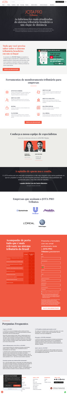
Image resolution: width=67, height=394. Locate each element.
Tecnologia (22, 4)
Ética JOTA (35, 382)
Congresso (23, 382)
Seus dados (35, 386)
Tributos (8, 4)
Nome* (42, 256)
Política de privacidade (37, 389)
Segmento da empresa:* (45, 278)
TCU (21, 390)
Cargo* (42, 274)
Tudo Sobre (23, 377)
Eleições (26, 4)
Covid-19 (22, 383)
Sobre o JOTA (36, 377)
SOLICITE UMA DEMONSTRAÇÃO (51, 308)
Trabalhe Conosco (47, 382)
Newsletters (52, 4)
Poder (3, 4)
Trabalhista (13, 4)
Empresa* (43, 269)
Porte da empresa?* (44, 287)
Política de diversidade (37, 383)
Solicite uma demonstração (11, 69)
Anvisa (22, 379)
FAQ (45, 380)
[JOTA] (6, 2)
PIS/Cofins (23, 389)
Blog (34, 380)
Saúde (18, 4)
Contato (45, 379)
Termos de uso (35, 385)
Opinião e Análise (34, 4)
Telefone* (43, 265)
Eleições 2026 (23, 385)
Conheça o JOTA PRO (59, 1)
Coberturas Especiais (43, 4)
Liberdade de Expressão (25, 388)
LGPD (22, 386)
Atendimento (47, 377)
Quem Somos (35, 379)
